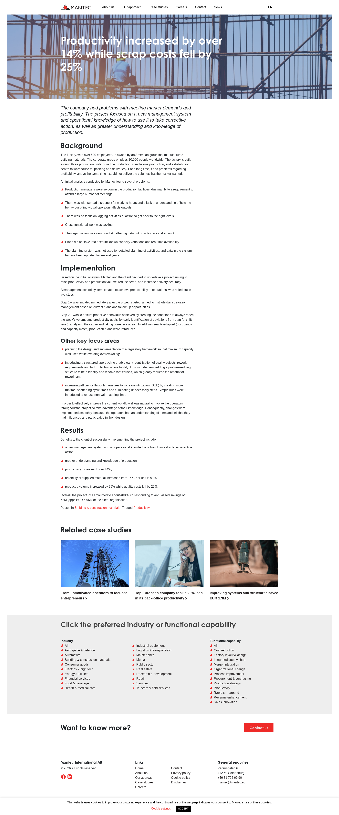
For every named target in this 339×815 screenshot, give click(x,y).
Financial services (77, 678)
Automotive (72, 655)
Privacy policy (181, 773)
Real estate (144, 669)
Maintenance (145, 655)
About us (108, 7)
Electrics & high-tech (79, 669)
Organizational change (229, 669)
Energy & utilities (76, 674)
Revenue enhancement (230, 697)
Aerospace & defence (80, 650)
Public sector (145, 664)
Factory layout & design (230, 655)
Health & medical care (80, 688)
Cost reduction (224, 650)
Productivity (141, 507)
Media (140, 659)
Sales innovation (225, 702)
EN (270, 7)
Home (139, 768)
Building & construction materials (97, 507)
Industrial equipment (150, 645)
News (218, 7)
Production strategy (227, 683)
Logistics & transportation (153, 650)
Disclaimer (178, 782)
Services (142, 683)
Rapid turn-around (226, 692)
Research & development (154, 674)
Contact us (259, 728)
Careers (181, 7)
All (66, 645)
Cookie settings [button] (161, 808)
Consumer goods (77, 664)
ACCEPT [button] (183, 808)
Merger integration (226, 664)
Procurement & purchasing (232, 678)
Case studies (158, 7)
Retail (140, 678)
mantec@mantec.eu (231, 782)
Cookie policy (180, 777)
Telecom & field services (153, 688)
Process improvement (229, 674)
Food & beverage (77, 683)
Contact (200, 7)
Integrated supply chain (230, 659)
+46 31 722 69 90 (230, 777)
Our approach (131, 7)
